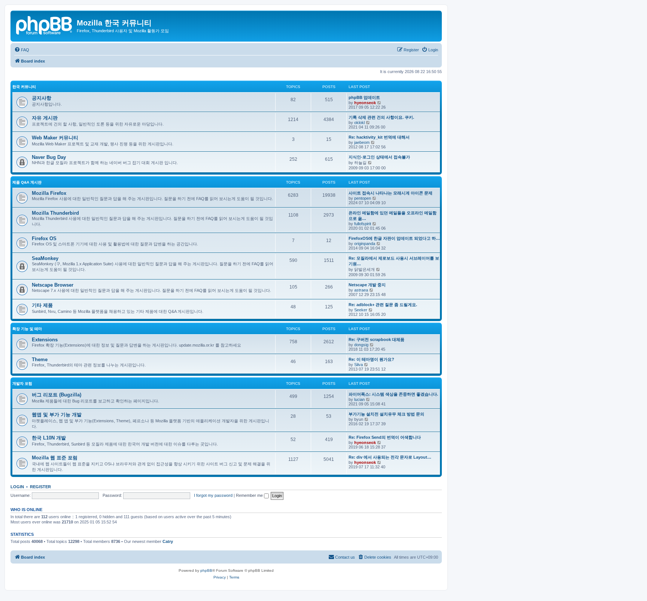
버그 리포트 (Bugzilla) (56, 395)
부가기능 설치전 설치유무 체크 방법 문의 (386, 414)
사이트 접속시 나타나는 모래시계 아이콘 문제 (390, 193)
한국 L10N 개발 (49, 438)
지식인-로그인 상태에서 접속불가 (379, 157)
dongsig (361, 344)
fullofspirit (362, 223)
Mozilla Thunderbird (55, 213)
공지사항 (41, 98)
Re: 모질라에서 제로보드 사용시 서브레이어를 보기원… (394, 261)
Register (40, 486)
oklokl (359, 122)
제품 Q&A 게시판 (27, 182)
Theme (40, 359)
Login (17, 486)
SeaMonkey (45, 258)
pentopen (362, 198)
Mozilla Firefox (49, 193)
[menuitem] (21, 49)
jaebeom (362, 142)
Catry (167, 541)
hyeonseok (365, 102)
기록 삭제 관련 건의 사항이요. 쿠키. (381, 117)
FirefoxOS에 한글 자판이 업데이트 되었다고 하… (394, 238)
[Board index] (44, 24)
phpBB (206, 570)
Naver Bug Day (49, 157)
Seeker (360, 310)
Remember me (250, 495)
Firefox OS (44, 238)
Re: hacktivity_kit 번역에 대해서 (379, 137)
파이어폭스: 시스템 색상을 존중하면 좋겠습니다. (393, 394)
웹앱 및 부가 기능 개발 (57, 414)
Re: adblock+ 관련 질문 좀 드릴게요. (383, 304)
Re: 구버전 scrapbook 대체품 (376, 339)
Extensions (45, 339)
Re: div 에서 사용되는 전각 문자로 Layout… (390, 457)
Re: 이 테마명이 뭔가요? (371, 359)
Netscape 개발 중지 (367, 285)
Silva (358, 364)
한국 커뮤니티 (24, 87)
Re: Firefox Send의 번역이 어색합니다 (385, 437)
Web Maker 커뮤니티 (55, 138)
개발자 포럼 (22, 383)
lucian (359, 399)
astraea (361, 290)
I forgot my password (213, 495)
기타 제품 (42, 305)
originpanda (364, 243)
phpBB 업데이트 (364, 97)
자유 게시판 (45, 118)
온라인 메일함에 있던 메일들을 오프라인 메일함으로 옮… (393, 216)
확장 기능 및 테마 (27, 329)
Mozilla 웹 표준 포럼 (55, 457)
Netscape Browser (52, 285)
